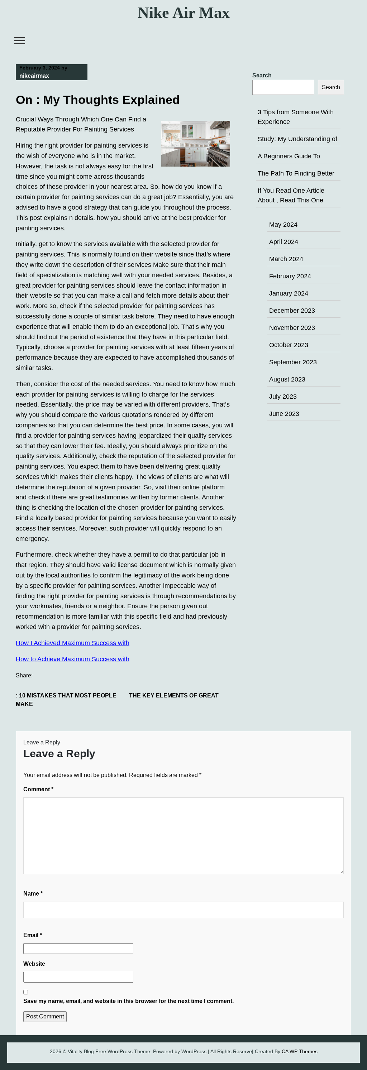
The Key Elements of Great (174, 695)
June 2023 (284, 413)
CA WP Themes (300, 1051)
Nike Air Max (184, 12)
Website (34, 964)
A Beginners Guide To (289, 156)
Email (32, 935)
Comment (38, 789)
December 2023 (292, 310)
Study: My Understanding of (297, 139)
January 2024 (288, 293)
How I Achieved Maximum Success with (72, 643)
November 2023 (292, 327)
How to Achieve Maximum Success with (72, 659)
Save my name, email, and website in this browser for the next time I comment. (128, 1001)
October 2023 (288, 345)
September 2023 (293, 362)
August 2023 (287, 379)
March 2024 (286, 259)
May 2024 (283, 224)
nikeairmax (34, 76)
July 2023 (283, 396)
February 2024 (290, 276)
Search (262, 75)
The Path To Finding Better (296, 173)
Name (33, 894)
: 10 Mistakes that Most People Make (66, 699)
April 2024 (283, 241)
